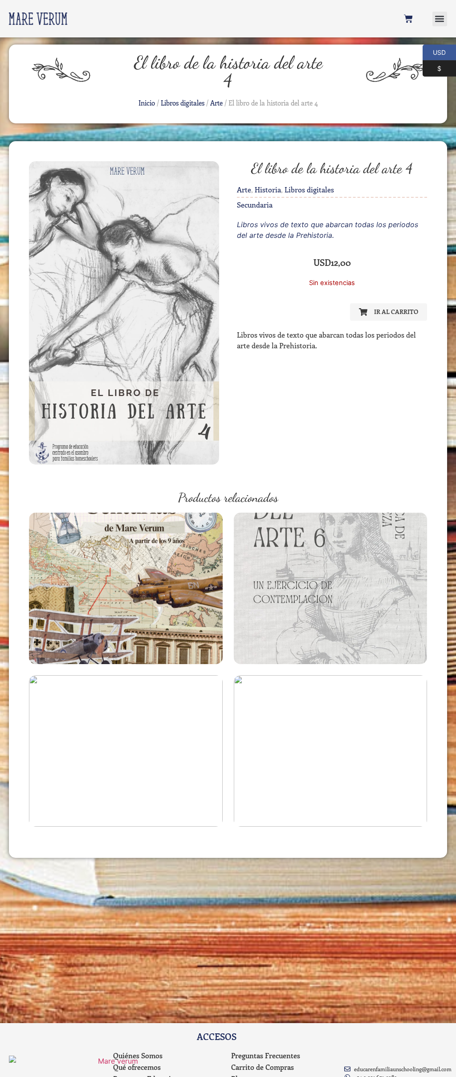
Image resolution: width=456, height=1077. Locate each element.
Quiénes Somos (138, 1055)
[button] (439, 19)
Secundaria (255, 204)
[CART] (408, 19)
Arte (216, 102)
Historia (268, 189)
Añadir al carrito (125, 658)
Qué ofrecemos (137, 1067)
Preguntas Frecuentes (265, 1055)
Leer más (330, 658)
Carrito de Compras (262, 1067)
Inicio (146, 102)
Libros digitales (182, 102)
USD (434, 51)
